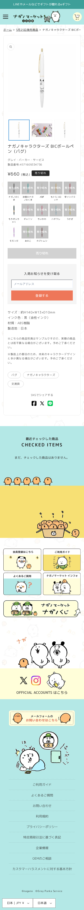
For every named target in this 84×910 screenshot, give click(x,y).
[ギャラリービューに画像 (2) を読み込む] (42, 130)
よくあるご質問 (42, 795)
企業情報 (42, 848)
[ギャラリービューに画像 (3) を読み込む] (64, 130)
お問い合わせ (42, 806)
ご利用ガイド (42, 784)
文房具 (15, 384)
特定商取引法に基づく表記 (42, 837)
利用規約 (42, 816)
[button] (6, 17)
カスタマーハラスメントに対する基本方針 (42, 869)
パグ (14, 375)
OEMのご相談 (42, 858)
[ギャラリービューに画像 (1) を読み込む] (19, 130)
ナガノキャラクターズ (41, 375)
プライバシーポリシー (42, 827)
